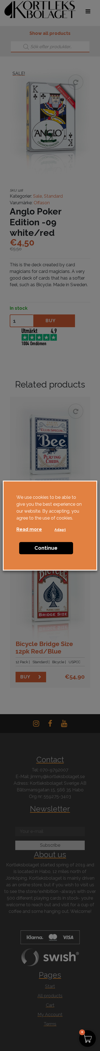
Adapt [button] (60, 530)
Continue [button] (46, 548)
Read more (29, 529)
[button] (87, 1038)
